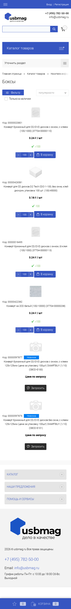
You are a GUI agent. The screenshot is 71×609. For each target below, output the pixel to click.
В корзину (47, 154)
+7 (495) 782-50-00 (57, 13)
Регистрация (62, 4)
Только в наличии (20, 98)
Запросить (37, 388)
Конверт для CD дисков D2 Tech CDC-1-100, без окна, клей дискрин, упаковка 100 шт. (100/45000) (36, 188)
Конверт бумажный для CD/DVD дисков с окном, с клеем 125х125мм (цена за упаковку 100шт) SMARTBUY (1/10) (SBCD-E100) (36, 365)
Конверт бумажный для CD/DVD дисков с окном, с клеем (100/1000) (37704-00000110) (36, 128)
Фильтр (15, 92)
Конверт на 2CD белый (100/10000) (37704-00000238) (35, 305)
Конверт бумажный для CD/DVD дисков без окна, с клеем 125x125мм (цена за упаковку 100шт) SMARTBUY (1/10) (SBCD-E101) (35, 424)
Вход (49, 4)
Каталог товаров (20, 48)
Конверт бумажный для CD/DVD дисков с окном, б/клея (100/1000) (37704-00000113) (36, 248)
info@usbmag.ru (59, 17)
